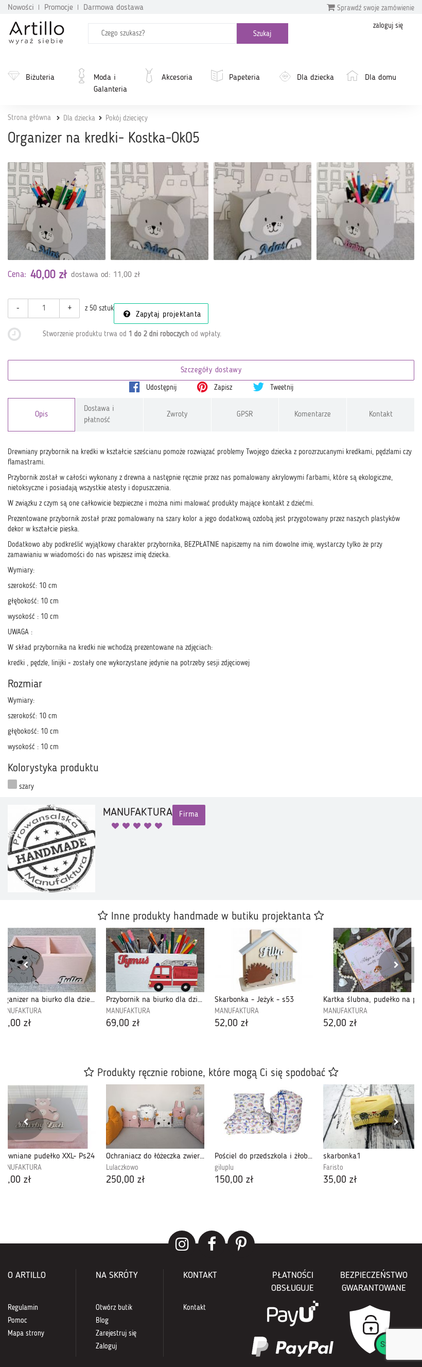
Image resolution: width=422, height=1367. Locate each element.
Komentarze (312, 415)
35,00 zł (340, 1180)
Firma (189, 815)
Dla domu (380, 78)
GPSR (245, 415)
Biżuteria (40, 78)
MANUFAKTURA (128, 1011)
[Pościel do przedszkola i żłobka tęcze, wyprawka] (264, 1116)
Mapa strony (26, 1333)
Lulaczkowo (122, 1167)
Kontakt (381, 415)
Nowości (21, 8)
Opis (41, 415)
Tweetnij (280, 387)
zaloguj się (388, 25)
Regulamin (23, 1307)
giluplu (224, 1167)
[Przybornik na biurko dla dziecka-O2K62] (155, 960)
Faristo (333, 1167)
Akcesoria (177, 78)
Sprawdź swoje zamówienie (374, 8)
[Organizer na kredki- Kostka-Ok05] (57, 211)
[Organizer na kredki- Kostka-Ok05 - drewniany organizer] (262, 211)
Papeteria (244, 78)
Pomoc (17, 1320)
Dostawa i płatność (99, 414)
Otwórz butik (114, 1307)
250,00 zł (125, 1180)
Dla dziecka (315, 78)
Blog (102, 1320)
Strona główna (29, 118)
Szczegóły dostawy (211, 370)
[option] (155, 979)
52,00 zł (232, 1023)
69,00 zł (123, 1023)
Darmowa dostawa (113, 8)
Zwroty (177, 415)
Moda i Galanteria (110, 84)
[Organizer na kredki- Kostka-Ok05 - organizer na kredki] (159, 211)
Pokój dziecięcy (127, 118)
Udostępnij (160, 387)
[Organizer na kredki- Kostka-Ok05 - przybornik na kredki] (365, 211)
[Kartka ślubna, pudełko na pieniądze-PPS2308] (372, 960)
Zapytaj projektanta (167, 315)
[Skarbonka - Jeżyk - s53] (264, 960)
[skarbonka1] (372, 1116)
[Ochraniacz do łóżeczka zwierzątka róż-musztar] (155, 1116)
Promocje (58, 8)
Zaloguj (106, 1346)
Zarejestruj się (116, 1333)
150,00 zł (234, 1180)
